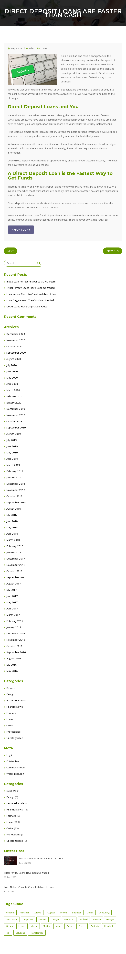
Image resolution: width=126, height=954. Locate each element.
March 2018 (13, 539)
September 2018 (16, 502)
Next (10, 251)
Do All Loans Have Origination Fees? (26, 306)
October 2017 (14, 571)
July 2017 (11, 589)
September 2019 (16, 427)
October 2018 (14, 496)
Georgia (110, 919)
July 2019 (11, 440)
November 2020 (15, 340)
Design (10, 694)
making (46, 926)
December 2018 (15, 483)
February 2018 (14, 546)
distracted (69, 919)
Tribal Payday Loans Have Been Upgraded (30, 287)
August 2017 (13, 583)
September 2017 (16, 577)
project (82, 926)
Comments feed (15, 767)
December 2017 (15, 558)
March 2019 (13, 465)
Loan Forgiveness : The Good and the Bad (30, 300)
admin (32, 48)
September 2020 (16, 352)
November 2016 (15, 639)
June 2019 (12, 446)
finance (97, 919)
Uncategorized (14, 738)
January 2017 (13, 627)
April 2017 (12, 608)
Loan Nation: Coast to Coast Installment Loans (32, 294)
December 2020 (15, 334)
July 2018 (11, 514)
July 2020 (11, 365)
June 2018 (12, 521)
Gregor (9, 926)
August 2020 (13, 358)
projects (95, 926)
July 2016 (11, 664)
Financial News (14, 706)
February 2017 (14, 621)
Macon (34, 926)
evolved (84, 919)
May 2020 (12, 377)
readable (109, 926)
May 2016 (12, 671)
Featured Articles (16, 700)
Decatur (42, 919)
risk (8, 932)
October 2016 (14, 646)
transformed (36, 932)
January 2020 (13, 402)
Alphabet (24, 912)
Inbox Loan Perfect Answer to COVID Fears (31, 281)
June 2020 (12, 371)
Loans (44, 48)
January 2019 (13, 477)
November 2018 (15, 490)
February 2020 (14, 396)
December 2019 (15, 408)
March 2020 (13, 390)
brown (63, 912)
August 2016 (13, 658)
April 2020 (12, 383)
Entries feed (13, 761)
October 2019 (14, 421)
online (70, 926)
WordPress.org (15, 773)
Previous (112, 251)
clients (90, 912)
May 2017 (12, 602)
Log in (9, 755)
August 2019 (13, 433)
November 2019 (15, 415)
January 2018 (13, 552)
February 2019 (14, 471)
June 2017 (12, 596)
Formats (11, 713)
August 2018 (13, 508)
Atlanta (37, 912)
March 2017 (13, 614)
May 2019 (12, 452)
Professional (13, 731)
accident (10, 912)
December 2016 (15, 633)
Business (11, 688)
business (76, 912)
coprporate (12, 919)
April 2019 (12, 458)
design (55, 919)
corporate (28, 919)
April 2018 (12, 533)
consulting (104, 912)
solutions (20, 932)
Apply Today (21, 229)
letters (22, 926)
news (58, 926)
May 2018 (12, 527)
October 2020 (14, 346)
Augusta (51, 912)
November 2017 (15, 564)
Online (9, 725)
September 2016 (16, 652)
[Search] (39, 263)
